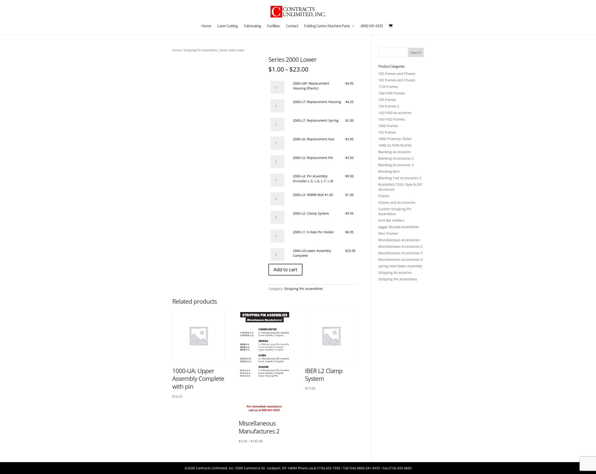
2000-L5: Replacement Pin (313, 157)
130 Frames (387, 99)
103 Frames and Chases (396, 80)
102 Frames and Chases (396, 73)
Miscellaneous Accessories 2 (400, 246)
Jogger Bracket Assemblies (398, 227)
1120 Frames (388, 86)
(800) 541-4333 (372, 26)
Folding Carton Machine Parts (327, 26)
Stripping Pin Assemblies (200, 50)
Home (206, 26)
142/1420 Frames (391, 119)
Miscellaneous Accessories (399, 240)
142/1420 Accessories (395, 112)
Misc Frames (388, 233)
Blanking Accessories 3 (396, 165)
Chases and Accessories (397, 202)
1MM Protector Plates (395, 139)
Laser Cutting (227, 26)
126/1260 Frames (391, 93)
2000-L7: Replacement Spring (316, 120)
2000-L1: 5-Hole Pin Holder (313, 232)
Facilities (273, 26)
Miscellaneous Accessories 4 (400, 259)
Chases (383, 196)
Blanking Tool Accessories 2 (399, 178)
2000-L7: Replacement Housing (317, 102)
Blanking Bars (389, 171)
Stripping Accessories (395, 272)
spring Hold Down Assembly (400, 266)
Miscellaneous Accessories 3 (400, 253)
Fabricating (252, 26)
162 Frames (387, 132)
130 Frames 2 (388, 106)
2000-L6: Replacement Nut (313, 139)
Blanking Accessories (394, 152)
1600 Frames (388, 126)
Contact (292, 26)
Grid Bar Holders (391, 220)
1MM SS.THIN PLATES (395, 145)
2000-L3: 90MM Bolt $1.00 (313, 194)
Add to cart (285, 269)
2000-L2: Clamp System (311, 213)
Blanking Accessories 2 (396, 158)
